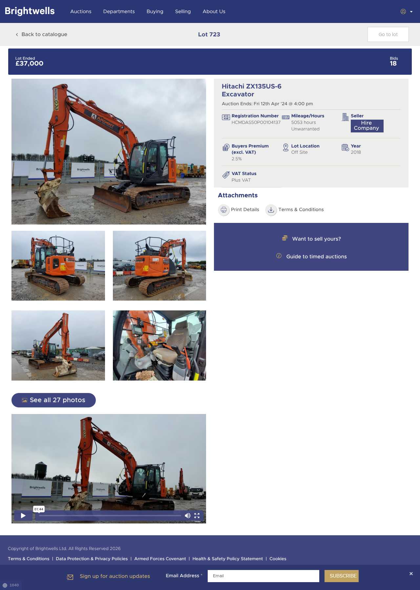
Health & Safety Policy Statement (228, 559)
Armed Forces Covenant (160, 559)
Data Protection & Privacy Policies (92, 559)
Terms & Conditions (301, 210)
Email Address (184, 576)
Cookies (277, 559)
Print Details (245, 210)
